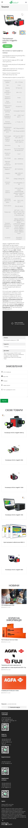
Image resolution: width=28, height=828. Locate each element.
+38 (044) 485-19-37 (6, 740)
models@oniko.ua (9, 719)
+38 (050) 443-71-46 (6, 722)
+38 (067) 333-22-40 (6, 784)
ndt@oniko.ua (8, 787)
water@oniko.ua (8, 763)
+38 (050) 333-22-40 (6, 786)
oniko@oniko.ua (8, 742)
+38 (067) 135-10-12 (6, 744)
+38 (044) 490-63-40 (6, 783)
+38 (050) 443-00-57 (6, 762)
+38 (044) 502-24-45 (6, 739)
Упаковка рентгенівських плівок (10, 690)
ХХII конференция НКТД (7, 605)
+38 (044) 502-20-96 (6, 717)
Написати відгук (15, 707)
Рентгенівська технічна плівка (9, 640)
